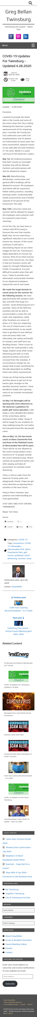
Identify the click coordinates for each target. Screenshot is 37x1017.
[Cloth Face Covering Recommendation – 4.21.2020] (18, 767)
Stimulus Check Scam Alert (14, 735)
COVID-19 (22, 539)
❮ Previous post (18, 597)
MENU (5, 45)
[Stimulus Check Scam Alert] (18, 726)
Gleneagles (16, 546)
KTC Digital (9, 1013)
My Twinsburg (11, 889)
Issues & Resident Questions (18, 940)
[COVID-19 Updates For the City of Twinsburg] (18, 789)
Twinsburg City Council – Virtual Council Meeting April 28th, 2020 (18, 631)
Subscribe (10, 984)
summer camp (24, 558)
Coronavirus (18, 543)
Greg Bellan (16, 586)
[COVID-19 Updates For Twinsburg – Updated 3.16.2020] (18, 676)
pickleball (19, 555)
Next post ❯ (18, 618)
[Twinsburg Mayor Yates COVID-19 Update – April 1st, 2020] (18, 810)
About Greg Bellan (13, 936)
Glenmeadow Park (16, 549)
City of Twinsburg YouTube (17, 897)
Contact (9, 952)
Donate (8, 948)
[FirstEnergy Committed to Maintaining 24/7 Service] (18, 654)
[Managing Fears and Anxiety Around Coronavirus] (18, 701)
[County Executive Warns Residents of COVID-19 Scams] (18, 745)
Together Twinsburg (14, 893)
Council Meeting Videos (16, 944)
